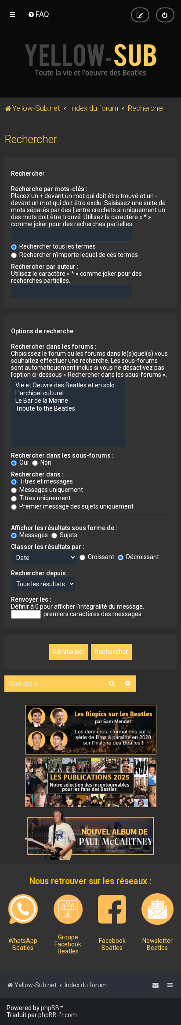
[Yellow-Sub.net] (90, 60)
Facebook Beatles (112, 944)
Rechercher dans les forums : (54, 346)
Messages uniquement (50, 489)
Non (45, 462)
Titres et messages (45, 481)
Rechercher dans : (37, 474)
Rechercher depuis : (40, 573)
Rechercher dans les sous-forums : (62, 455)
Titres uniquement (44, 498)
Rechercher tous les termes (57, 246)
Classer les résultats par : (47, 546)
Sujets (67, 534)
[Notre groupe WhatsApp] (23, 909)
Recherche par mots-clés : (49, 188)
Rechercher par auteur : (45, 266)
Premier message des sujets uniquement (76, 506)
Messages (33, 534)
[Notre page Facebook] (112, 909)
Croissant (100, 556)
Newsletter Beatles (157, 944)
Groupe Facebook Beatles (67, 944)
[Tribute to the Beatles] (68, 409)
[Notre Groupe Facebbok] (68, 909)
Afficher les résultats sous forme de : (64, 527)
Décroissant (142, 556)
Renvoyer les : (31, 599)
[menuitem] (38, 14)
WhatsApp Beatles (22, 944)
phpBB (50, 1007)
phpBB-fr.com (57, 1014)
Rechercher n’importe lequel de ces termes (78, 254)
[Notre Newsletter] (157, 909)
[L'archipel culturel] (68, 393)
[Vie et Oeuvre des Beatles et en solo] (68, 386)
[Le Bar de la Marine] (68, 401)
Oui (23, 462)
